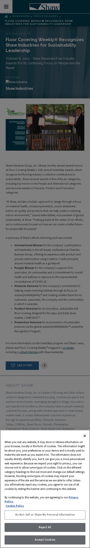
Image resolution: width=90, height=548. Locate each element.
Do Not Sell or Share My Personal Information (45, 515)
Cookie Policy (15, 506)
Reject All (45, 527)
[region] (45, 489)
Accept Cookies (45, 540)
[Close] (85, 436)
